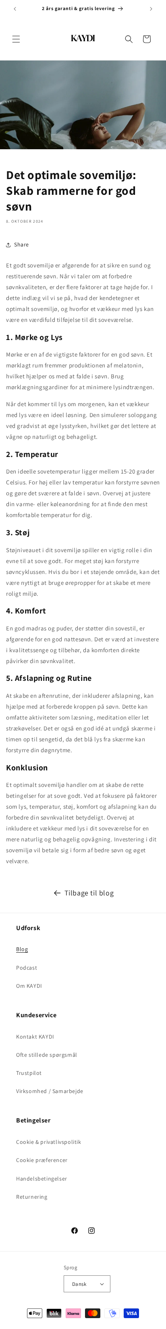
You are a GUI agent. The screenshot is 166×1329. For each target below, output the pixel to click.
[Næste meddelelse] (151, 9)
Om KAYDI (29, 985)
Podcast (26, 967)
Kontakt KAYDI (35, 1036)
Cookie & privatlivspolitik (48, 1141)
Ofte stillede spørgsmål (46, 1054)
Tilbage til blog (89, 892)
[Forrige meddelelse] (15, 9)
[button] (16, 39)
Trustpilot (29, 1073)
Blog (22, 949)
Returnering (32, 1196)
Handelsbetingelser (41, 1178)
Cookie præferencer (42, 1160)
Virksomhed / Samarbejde (49, 1091)
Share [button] (21, 244)
